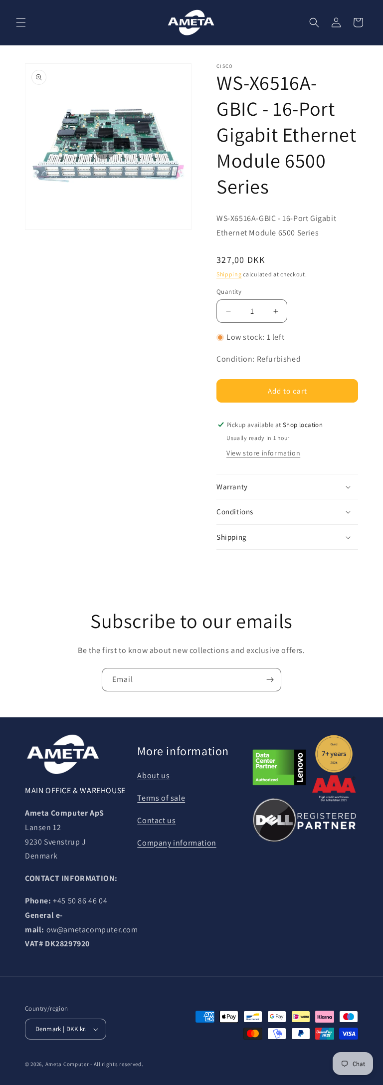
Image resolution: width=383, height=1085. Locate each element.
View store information (263, 452)
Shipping (229, 274)
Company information (176, 843)
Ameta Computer (67, 1064)
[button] (21, 22)
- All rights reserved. (116, 1064)
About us (153, 775)
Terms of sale (161, 798)
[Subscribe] (270, 679)
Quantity (228, 291)
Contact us (156, 820)
